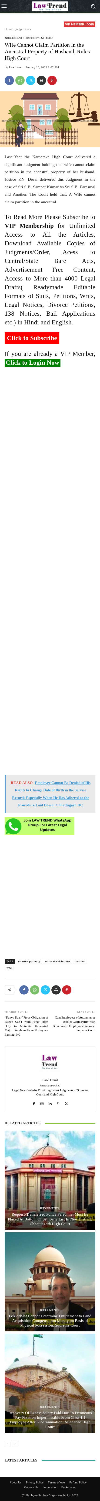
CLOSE (91, 29)
